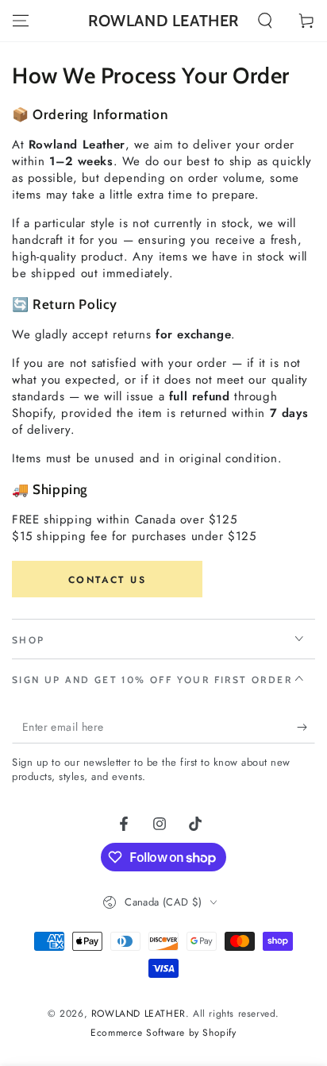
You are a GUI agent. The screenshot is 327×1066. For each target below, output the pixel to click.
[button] (265, 20)
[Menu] (20, 20)
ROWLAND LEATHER (138, 1013)
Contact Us (107, 580)
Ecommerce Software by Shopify (163, 1033)
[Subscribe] (306, 727)
